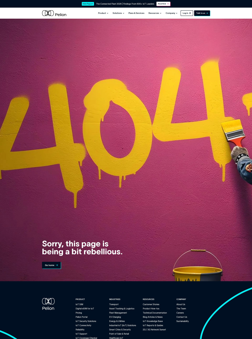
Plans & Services (136, 13)
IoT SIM (79, 304)
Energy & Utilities (117, 321)
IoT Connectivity (83, 325)
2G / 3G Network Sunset (154, 329)
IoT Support (81, 334)
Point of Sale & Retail (119, 334)
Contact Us (181, 317)
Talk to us (200, 13)
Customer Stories (151, 304)
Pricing (79, 313)
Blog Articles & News (153, 317)
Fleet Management (118, 313)
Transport (114, 304)
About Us (180, 304)
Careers (180, 313)
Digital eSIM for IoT (85, 308)
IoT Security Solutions (86, 321)
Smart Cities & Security (120, 329)
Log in (185, 13)
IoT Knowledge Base (153, 321)
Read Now (162, 4)
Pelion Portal (81, 317)
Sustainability (182, 321)
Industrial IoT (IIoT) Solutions (122, 325)
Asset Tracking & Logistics (121, 308)
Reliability (80, 329)
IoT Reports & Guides (153, 325)
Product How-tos (151, 308)
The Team (181, 308)
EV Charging (115, 317)
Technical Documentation (155, 313)
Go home (49, 265)
